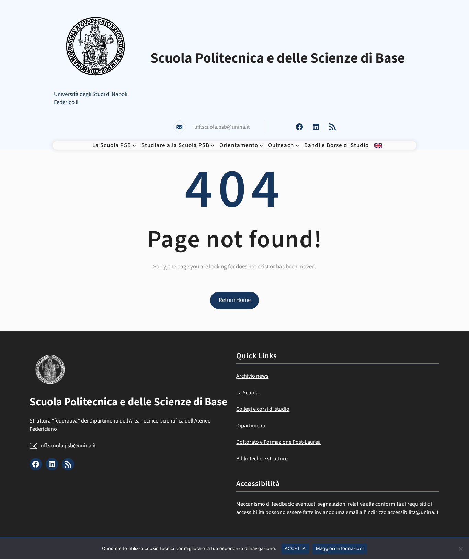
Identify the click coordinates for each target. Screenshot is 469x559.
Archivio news (252, 376)
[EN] (378, 145)
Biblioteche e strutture (262, 458)
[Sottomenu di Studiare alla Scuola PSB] (212, 145)
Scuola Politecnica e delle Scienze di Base (277, 58)
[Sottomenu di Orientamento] (261, 145)
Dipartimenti (250, 425)
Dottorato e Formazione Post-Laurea (278, 442)
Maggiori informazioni (340, 548)
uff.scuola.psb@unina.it (68, 445)
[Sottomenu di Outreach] (297, 145)
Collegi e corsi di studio (262, 409)
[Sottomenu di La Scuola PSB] (134, 145)
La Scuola (247, 392)
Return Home (235, 300)
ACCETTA (295, 548)
